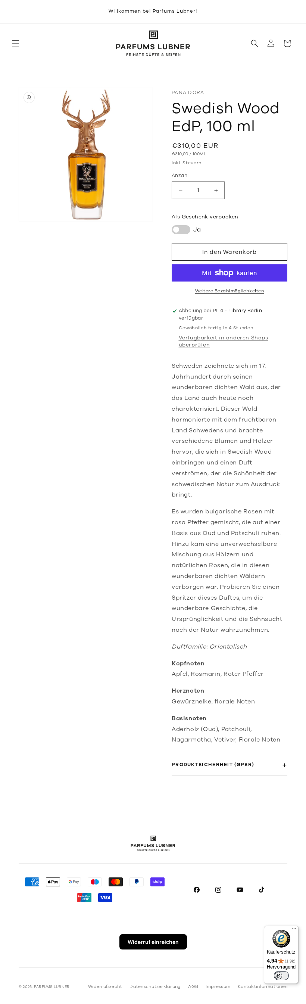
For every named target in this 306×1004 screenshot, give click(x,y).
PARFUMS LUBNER (51, 986)
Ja (197, 230)
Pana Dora (188, 92)
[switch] (281, 975)
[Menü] (294, 930)
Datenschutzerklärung (155, 986)
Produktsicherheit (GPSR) (213, 764)
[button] (15, 43)
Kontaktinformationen (262, 986)
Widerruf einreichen (153, 942)
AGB (193, 986)
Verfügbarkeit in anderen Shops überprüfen (223, 341)
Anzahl (180, 175)
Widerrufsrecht (105, 986)
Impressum (218, 986)
